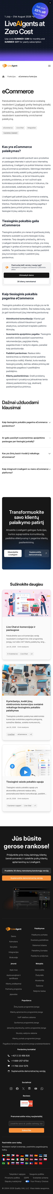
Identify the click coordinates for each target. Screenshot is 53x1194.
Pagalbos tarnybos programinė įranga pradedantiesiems (26, 1044)
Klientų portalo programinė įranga (26, 1038)
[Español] (36, 1155)
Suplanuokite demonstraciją (35, 553)
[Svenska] (26, 1163)
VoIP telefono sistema (26, 1017)
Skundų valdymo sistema (26, 1033)
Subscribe (26, 1130)
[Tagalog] (31, 1163)
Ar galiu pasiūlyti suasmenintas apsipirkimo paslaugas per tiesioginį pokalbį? (23, 440)
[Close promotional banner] (50, 3)
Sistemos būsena (39, 945)
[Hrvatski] (8, 1159)
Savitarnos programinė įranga (26, 1022)
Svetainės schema (40, 1178)
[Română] (8, 1163)
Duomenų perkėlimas (39, 940)
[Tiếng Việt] (36, 1163)
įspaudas (13, 994)
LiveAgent (20, 104)
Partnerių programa (13, 989)
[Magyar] (12, 1159)
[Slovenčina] (17, 1163)
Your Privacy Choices (39, 1181)
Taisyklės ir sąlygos (17, 1174)
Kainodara (13, 941)
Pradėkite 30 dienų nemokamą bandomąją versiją (26, 871)
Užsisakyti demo (26, 275)
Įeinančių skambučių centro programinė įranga (26, 1028)
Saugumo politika (36, 1174)
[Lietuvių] (26, 1159)
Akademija (39, 980)
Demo (13, 936)
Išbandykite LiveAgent (13, 553)
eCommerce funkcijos (28, 76)
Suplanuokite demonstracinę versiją (27, 878)
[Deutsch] (22, 1155)
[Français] (3, 1159)
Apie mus (13, 970)
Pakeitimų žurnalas (39, 950)
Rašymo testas (39, 991)
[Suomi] (45, 1155)
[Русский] (12, 1163)
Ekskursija (13, 957)
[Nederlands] (36, 1159)
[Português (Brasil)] (3, 1163)
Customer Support (10, 133)
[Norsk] (40, 1159)
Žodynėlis (40, 975)
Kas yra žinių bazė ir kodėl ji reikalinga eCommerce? (20, 455)
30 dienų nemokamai (26, 281)
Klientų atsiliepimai (13, 984)
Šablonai (39, 986)
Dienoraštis (39, 970)
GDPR (26, 1178)
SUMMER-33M (21, 38)
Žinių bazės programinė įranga (26, 1007)
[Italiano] (17, 1159)
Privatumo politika (12, 1178)
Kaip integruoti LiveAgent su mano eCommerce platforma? (25, 471)
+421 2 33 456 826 (20, 1055)
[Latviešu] (31, 1159)
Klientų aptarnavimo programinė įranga (26, 1012)
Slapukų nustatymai (13, 1181)
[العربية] (3, 1155)
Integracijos (13, 952)
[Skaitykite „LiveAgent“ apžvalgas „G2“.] (26, 1103)
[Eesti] (40, 1155)
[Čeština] (12, 1155)
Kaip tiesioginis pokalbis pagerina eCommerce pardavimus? (24, 424)
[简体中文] (40, 1163)
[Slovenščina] (22, 1163)
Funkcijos (11, 76)
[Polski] (45, 1159)
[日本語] (22, 1159)
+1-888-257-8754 (19, 1060)
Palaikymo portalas (39, 935)
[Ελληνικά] (26, 1155)
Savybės (13, 947)
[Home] (3, 76)
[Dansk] (17, 1155)
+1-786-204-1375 (19, 1066)
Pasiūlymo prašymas (39, 956)
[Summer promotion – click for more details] (26, 30)
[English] (31, 1155)
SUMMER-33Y (12, 42)
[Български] (8, 1155)
